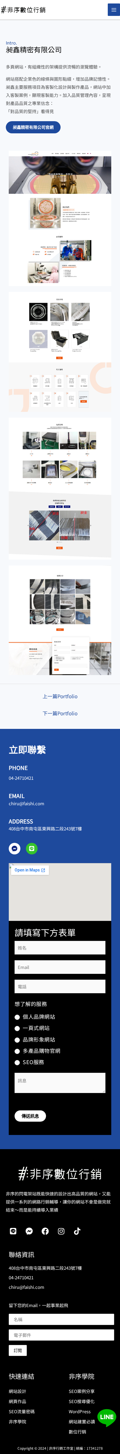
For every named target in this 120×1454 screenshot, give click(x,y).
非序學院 (17, 1421)
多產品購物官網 (42, 1050)
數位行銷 (77, 1432)
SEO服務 (33, 1062)
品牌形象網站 (39, 1039)
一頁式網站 (36, 1027)
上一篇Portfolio (60, 696)
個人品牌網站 (39, 1016)
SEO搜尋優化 (82, 1401)
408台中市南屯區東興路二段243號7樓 (45, 828)
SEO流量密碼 (22, 1411)
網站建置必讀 (82, 1421)
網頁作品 (17, 1401)
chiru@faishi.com (26, 803)
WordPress (80, 1411)
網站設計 (17, 1391)
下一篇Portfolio (60, 713)
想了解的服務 (31, 1003)
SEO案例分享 (82, 1391)
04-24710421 (21, 778)
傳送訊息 (30, 1115)
